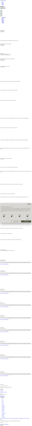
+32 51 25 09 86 (2, 396)
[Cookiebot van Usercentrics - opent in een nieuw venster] (27, 204)
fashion (3, 18)
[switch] (12, 216)
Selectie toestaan (16, 221)
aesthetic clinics (4, 17)
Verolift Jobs (27, 418)
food (2, 19)
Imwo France (12, 418)
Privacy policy (7, 424)
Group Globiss (4, 418)
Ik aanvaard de (5, 424)
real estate (3, 22)
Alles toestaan (26, 221)
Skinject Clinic (8, 418)
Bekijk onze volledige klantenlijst (4, 274)
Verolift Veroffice (16, 418)
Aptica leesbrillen (21, 418)
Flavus (25, 418)
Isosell (1, 418)
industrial (3, 20)
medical (3, 21)
